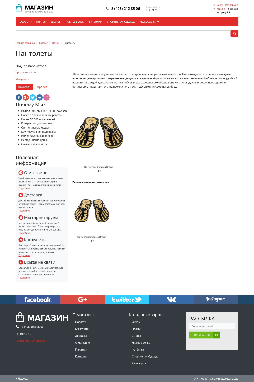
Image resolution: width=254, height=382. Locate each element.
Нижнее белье (141, 343)
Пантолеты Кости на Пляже (98, 166)
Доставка (81, 336)
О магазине (82, 343)
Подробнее (24, 188)
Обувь (136, 322)
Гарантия (81, 349)
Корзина (221, 8)
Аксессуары (139, 363)
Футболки (138, 349)
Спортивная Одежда (145, 356)
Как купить (81, 329)
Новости (80, 322)
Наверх (22, 378)
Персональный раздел (30, 341)
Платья (136, 329)
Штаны (136, 336)
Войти (220, 4)
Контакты (81, 356)
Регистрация (231, 4)
